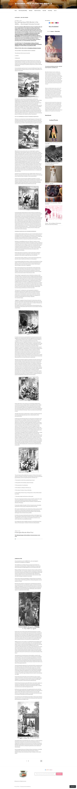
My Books (30, 10)
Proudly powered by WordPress (25, 786)
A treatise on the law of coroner (34, 48)
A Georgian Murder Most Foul (24, 532)
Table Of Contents (37, 10)
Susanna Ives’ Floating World (33, 4)
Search (55, 10)
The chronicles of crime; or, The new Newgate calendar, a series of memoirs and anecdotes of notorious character (28, 44)
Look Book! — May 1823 (49, 183)
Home (16, 10)
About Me (44, 10)
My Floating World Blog (23, 10)
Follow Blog (50, 10)
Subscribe (59, 773)
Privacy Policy (17, 786)
